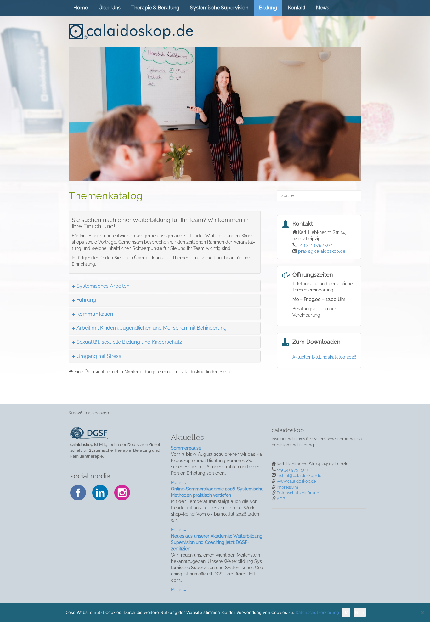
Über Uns (110, 8)
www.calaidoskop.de (296, 481)
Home (80, 8)
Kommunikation (95, 314)
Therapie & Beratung (155, 8)
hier (231, 371)
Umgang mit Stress (99, 356)
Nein (359, 612)
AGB (281, 498)
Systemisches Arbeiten (103, 286)
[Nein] (422, 612)
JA (346, 612)
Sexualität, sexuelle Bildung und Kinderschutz (129, 342)
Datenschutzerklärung (298, 492)
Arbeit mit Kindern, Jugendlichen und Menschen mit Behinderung (152, 328)
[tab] (164, 286)
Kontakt (296, 8)
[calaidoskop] (131, 31)
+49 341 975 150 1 (315, 244)
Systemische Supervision (219, 8)
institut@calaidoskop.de (299, 475)
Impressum (287, 487)
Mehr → (179, 482)
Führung (86, 300)
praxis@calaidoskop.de (321, 251)
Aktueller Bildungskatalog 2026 (324, 356)
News (322, 8)
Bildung (268, 8)
